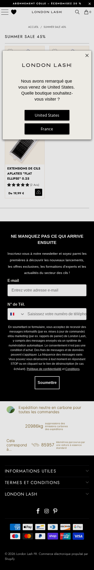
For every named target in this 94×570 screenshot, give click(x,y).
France (47, 129)
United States (47, 115)
